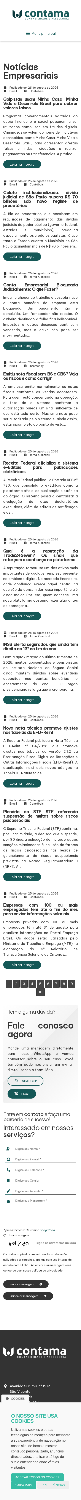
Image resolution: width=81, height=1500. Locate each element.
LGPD (26, 1265)
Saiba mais (23, 1485)
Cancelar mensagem (24, 1296)
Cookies (18, 1398)
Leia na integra (22, 164)
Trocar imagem (18, 1235)
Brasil (13, 91)
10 (40, 992)
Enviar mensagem (22, 1284)
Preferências (53, 1485)
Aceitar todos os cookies (37, 1477)
